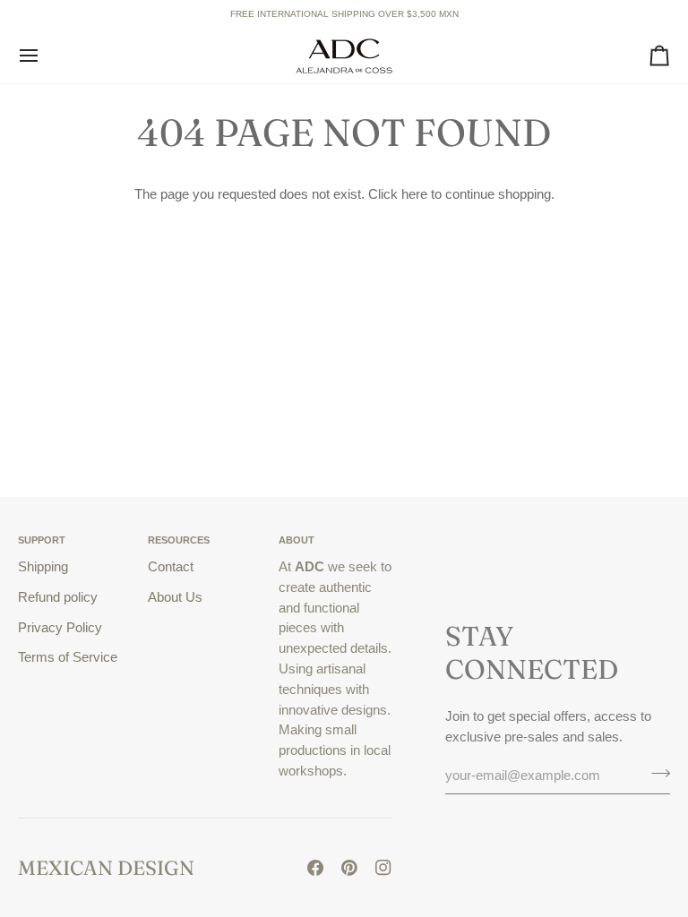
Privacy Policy (60, 627)
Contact (171, 566)
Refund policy (58, 596)
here (414, 193)
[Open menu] (45, 56)
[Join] (655, 772)
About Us (175, 596)
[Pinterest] (349, 868)
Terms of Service (67, 656)
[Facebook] (315, 868)
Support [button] (41, 540)
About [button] (296, 540)
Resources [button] (179, 540)
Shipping (43, 566)
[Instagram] (383, 868)
